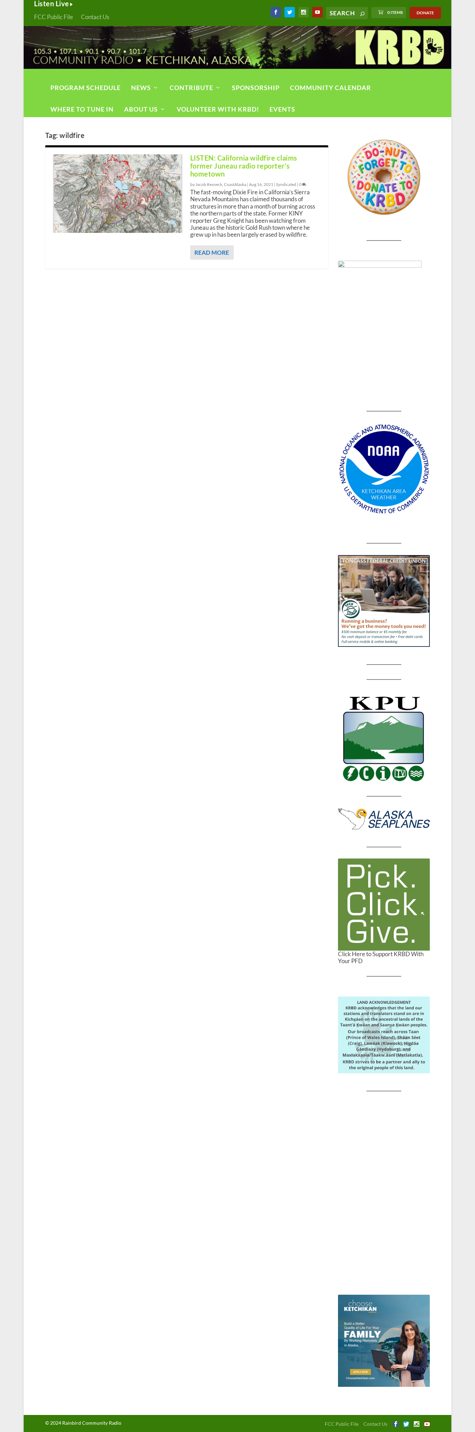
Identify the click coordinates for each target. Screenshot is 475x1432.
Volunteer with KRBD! (218, 109)
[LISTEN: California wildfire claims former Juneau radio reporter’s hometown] (117, 193)
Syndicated (286, 184)
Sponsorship (256, 87)
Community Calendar (330, 87)
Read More (211, 252)
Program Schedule (85, 87)
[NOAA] (384, 469)
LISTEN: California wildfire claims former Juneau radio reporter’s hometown (243, 166)
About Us (141, 109)
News (141, 87)
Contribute (191, 87)
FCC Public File (53, 17)
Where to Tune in (82, 109)
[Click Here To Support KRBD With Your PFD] (384, 905)
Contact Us (95, 17)
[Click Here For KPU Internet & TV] (384, 737)
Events (282, 109)
